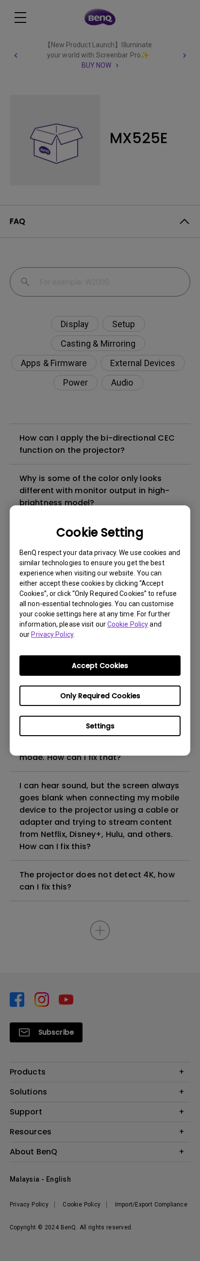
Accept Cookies (100, 665)
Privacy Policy (52, 634)
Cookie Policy (127, 624)
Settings (100, 726)
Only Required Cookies (100, 696)
